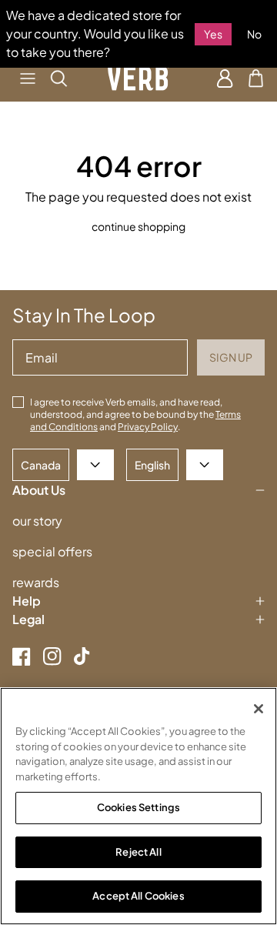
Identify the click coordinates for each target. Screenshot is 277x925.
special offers (52, 551)
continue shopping (138, 226)
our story (37, 521)
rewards (35, 582)
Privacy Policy (148, 426)
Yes (213, 34)
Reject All (138, 852)
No (254, 34)
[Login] (225, 78)
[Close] (258, 709)
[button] (27, 78)
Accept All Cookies (138, 896)
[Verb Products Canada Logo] (138, 78)
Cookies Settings (138, 807)
